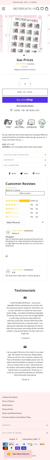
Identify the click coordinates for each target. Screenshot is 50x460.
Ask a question (11, 165)
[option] (25, 2)
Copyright (9, 160)
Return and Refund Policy (12, 413)
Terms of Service (8, 401)
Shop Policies (7, 405)
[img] (18, 231)
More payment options (25, 106)
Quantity (25, 78)
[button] (21, 64)
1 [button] (24, 55)
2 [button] (26, 55)
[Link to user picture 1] (7, 256)
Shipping (17, 69)
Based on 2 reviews (13, 190)
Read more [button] (10, 246)
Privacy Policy (7, 409)
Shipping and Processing (16, 155)
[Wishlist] (42, 8)
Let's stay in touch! (12, 433)
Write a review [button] (25, 193)
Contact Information (10, 397)
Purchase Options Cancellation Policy (16, 417)
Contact (6, 425)
